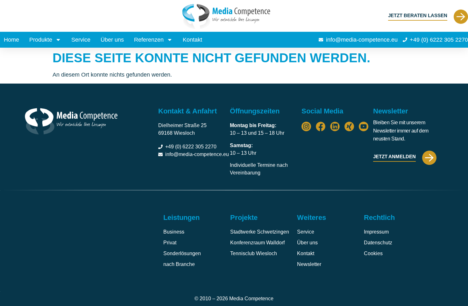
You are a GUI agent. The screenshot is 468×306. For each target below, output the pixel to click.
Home (11, 40)
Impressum (376, 232)
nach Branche (179, 264)
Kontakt (192, 40)
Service (80, 40)
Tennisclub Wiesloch (253, 253)
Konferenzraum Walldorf (257, 242)
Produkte (40, 40)
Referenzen (149, 40)
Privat (169, 242)
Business (173, 232)
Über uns (112, 40)
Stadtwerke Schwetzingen (259, 232)
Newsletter (309, 264)
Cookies (373, 253)
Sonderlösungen (182, 253)
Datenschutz (378, 242)
